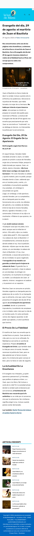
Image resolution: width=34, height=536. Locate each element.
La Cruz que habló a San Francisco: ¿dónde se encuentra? (19, 506)
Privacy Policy (13, 533)
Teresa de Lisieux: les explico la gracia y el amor (18, 495)
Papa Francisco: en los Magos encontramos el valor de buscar (19, 451)
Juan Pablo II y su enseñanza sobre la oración (18, 474)
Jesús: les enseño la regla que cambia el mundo (18, 462)
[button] (24, 14)
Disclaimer (22, 533)
